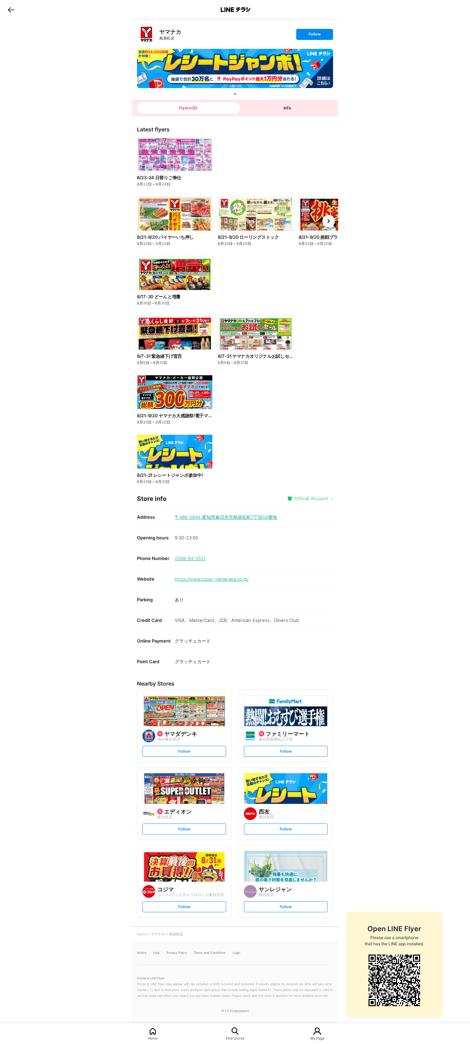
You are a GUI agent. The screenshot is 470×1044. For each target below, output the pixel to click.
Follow (314, 35)
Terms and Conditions (210, 952)
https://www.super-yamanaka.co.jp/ (211, 579)
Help (156, 952)
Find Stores (235, 1038)
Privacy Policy (177, 952)
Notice (141, 952)
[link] (146, 34)
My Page (317, 1038)
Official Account (312, 498)
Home (153, 1038)
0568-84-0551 (190, 558)
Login (236, 952)
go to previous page (11, 9)
